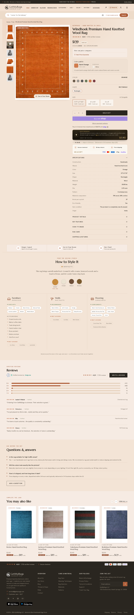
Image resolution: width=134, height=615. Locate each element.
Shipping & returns (80, 237)
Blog (39, 584)
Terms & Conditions (85, 584)
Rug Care (61, 578)
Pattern (86, 7)
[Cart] (127, 8)
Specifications (78, 158)
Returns (113, 612)
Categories (62, 7)
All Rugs (43, 7)
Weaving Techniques (65, 581)
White (97, 67)
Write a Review (118, 375)
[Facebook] (13, 598)
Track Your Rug (84, 590)
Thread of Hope (43, 587)
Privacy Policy (83, 581)
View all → (123, 501)
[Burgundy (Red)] (94, 81)
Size (71, 7)
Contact (40, 593)
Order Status (128, 2)
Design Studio (52, 7)
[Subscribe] (125, 584)
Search (124, 15)
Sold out (107, 113)
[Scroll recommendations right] (116, 501)
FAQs (39, 590)
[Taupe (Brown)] (74, 81)
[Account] (121, 8)
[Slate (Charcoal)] (82, 81)
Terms (125, 612)
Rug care (76, 232)
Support (81, 587)
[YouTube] (22, 598)
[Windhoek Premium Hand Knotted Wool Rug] (10, 28)
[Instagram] (8, 598)
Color (78, 7)
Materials (61, 587)
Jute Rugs (96, 7)
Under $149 (34, 7)
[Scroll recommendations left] (112, 501)
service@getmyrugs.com (16, 591)
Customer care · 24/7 (16, 594)
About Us (41, 578)
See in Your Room (43, 96)
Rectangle (77, 91)
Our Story (41, 581)
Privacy (120, 612)
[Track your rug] (106, 8)
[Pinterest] (18, 598)
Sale (27, 7)
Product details (79, 217)
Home (8, 22)
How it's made (78, 227)
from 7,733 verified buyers (77, 2)
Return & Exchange (85, 578)
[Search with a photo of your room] (102, 15)
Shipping (107, 612)
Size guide (124, 97)
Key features (77, 222)
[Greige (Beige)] (78, 81)
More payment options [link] (100, 123)
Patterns (61, 590)
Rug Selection (62, 584)
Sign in (97, 135)
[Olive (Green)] (86, 81)
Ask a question (15, 483)
